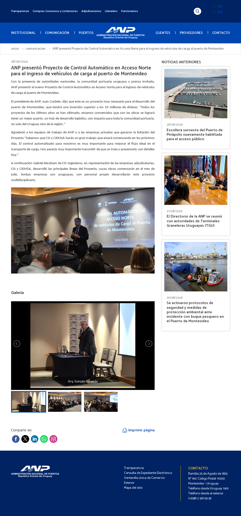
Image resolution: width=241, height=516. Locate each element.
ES (220, 6)
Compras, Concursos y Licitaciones (55, 11)
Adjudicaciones (91, 11)
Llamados (111, 11)
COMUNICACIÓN (57, 33)
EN (220, 12)
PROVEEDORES (191, 33)
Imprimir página (141, 430)
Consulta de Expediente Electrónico (148, 473)
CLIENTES (163, 33)
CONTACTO (221, 33)
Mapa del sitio (133, 488)
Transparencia (20, 11)
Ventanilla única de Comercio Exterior (144, 480)
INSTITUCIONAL (23, 33)
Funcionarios (129, 11)
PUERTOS (86, 33)
